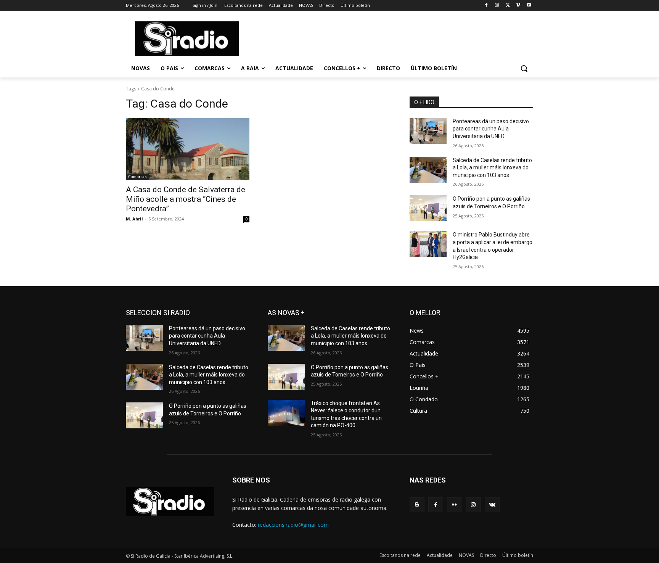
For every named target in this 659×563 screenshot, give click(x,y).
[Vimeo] (518, 5)
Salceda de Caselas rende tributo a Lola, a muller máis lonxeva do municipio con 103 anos (492, 167)
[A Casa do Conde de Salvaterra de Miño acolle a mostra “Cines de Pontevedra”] (187, 149)
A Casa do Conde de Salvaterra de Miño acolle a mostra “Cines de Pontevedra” (185, 199)
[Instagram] (497, 5)
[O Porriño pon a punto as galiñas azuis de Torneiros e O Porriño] (428, 208)
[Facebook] (486, 5)
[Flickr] (454, 504)
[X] (507, 5)
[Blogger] (417, 504)
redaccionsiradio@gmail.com (293, 524)
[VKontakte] (492, 504)
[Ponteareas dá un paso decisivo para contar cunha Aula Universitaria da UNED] (428, 131)
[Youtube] (528, 5)
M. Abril (134, 219)
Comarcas (137, 176)
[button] (524, 68)
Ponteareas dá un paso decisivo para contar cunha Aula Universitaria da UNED (491, 128)
